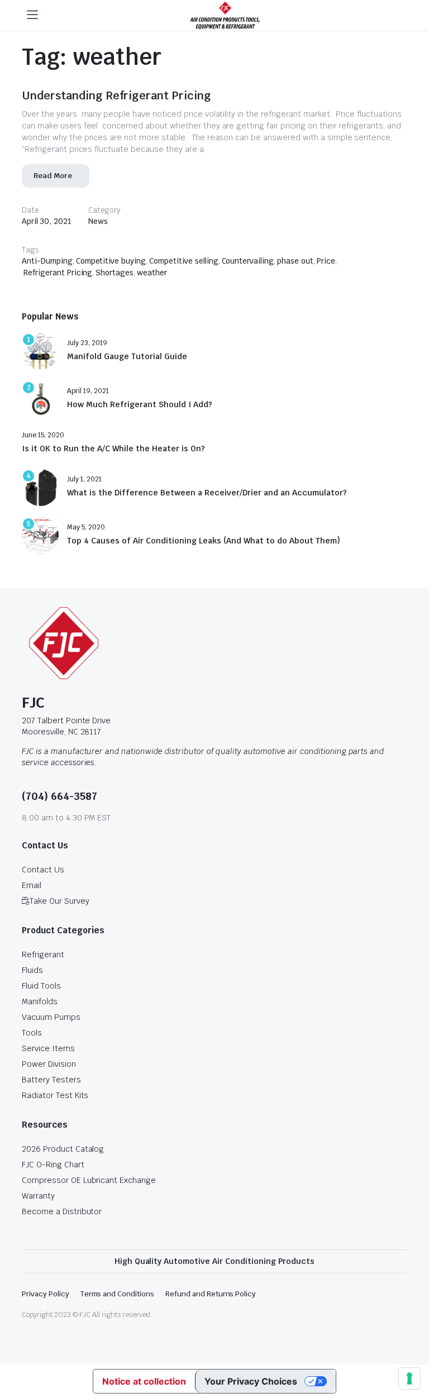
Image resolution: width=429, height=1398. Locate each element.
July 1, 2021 (84, 479)
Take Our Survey (59, 901)
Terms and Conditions (117, 1294)
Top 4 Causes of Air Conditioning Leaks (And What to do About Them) (203, 541)
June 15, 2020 (43, 435)
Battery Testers (51, 1080)
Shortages (115, 273)
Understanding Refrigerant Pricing (116, 95)
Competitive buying (111, 261)
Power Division (49, 1064)
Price (326, 261)
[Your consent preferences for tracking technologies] (409, 1378)
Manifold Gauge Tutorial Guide (127, 356)
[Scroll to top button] (411, 1348)
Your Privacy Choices (250, 1381)
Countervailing (248, 261)
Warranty (38, 1196)
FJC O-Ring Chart (53, 1165)
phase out (295, 261)
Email (31, 885)
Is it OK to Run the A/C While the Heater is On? (113, 449)
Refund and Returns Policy (210, 1294)
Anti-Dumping (47, 261)
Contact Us (43, 870)
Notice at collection (143, 1381)
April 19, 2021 (88, 391)
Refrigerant (43, 955)
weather (152, 273)
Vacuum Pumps (51, 1017)
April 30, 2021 (47, 221)
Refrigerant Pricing (57, 273)
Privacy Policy (45, 1294)
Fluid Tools (41, 986)
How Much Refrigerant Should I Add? (139, 404)
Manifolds (40, 1001)
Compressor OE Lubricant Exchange (89, 1180)
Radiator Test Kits (55, 1095)
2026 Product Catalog (63, 1149)
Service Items (48, 1048)
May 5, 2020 (86, 527)
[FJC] (225, 15)
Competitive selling (183, 261)
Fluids (32, 970)
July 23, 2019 (87, 342)
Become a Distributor (62, 1211)
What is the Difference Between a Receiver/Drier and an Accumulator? (207, 493)
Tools (32, 1033)
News (98, 221)
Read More (53, 175)
